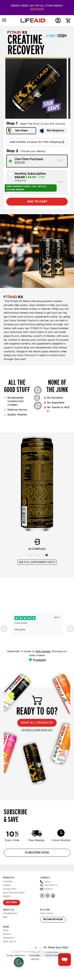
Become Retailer (53, 919)
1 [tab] (27, 555)
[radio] (37, 161)
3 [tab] (35, 555)
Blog (5, 917)
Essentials (7, 882)
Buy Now (11, 902)
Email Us (48, 889)
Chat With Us (50, 885)
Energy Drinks (10, 889)
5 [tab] (42, 555)
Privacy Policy (51, 952)
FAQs (5, 930)
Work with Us (9, 942)
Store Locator (46, 913)
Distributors (8, 938)
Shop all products (37, 722)
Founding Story (10, 913)
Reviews (7, 934)
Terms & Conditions (54, 956)
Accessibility (34, 956)
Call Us (47, 882)
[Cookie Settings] (19, 962)
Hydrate (6, 885)
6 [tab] (46, 555)
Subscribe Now (37, 852)
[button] (68, 21)
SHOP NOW (37, 9)
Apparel (6, 896)
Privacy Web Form (16, 956)
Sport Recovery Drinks (14, 893)
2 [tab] (31, 555)
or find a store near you (37, 730)
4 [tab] (39, 555)
